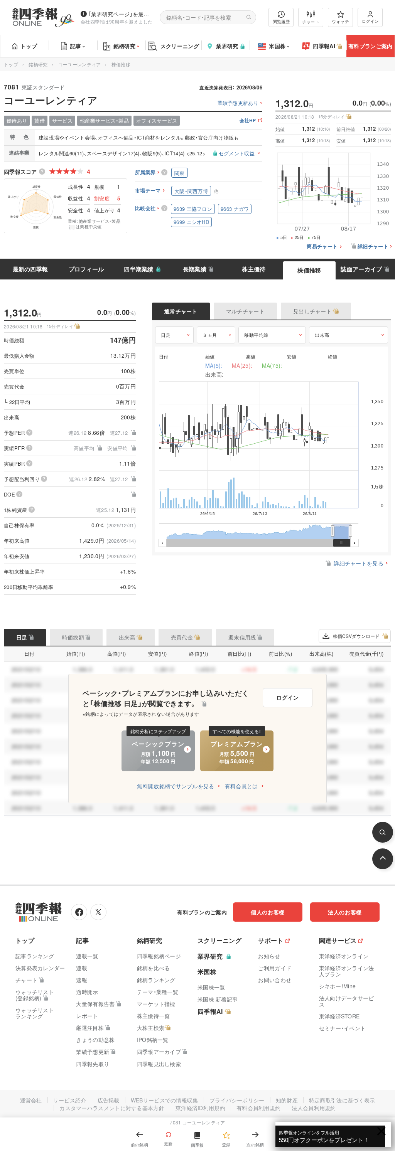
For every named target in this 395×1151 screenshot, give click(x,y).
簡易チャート (322, 246)
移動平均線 (256, 335)
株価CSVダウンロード (356, 636)
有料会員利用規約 (258, 1108)
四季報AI (324, 46)
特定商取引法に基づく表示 (342, 1100)
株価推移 (309, 270)
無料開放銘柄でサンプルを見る (175, 786)
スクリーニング (179, 46)
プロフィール (86, 269)
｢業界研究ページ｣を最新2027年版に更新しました (121, 14)
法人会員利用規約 (314, 1108)
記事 (75, 46)
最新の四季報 (30, 269)
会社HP (248, 121)
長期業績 (194, 269)
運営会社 (31, 1100)
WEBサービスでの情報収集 (164, 1100)
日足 (165, 335)
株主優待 (253, 269)
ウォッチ (340, 21)
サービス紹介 (69, 1100)
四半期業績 (139, 269)
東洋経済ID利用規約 (200, 1108)
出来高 (322, 335)
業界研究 (227, 46)
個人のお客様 (268, 912)
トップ (28, 46)
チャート (310, 22)
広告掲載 (109, 1100)
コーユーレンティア (79, 64)
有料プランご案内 (370, 46)
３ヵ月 (210, 335)
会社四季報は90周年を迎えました (117, 21)
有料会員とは (241, 786)
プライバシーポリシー (237, 1100)
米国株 (277, 46)
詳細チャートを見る (358, 563)
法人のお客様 (345, 912)
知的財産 (287, 1100)
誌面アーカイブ (361, 269)
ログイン (370, 21)
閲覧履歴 (281, 21)
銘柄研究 (124, 46)
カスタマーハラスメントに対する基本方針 (111, 1108)
